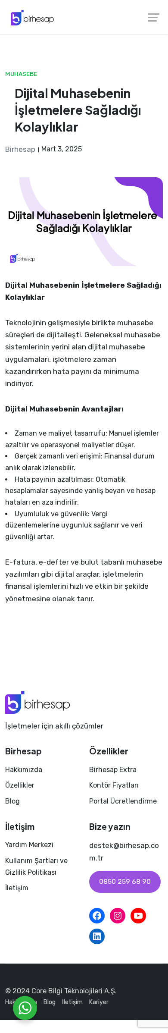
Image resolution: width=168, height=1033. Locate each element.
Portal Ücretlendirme (123, 801)
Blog (12, 801)
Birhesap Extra (113, 770)
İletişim (16, 888)
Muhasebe (21, 73)
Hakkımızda (23, 770)
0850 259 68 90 (125, 881)
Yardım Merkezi (29, 845)
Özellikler (19, 785)
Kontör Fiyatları (114, 785)
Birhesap (20, 149)
